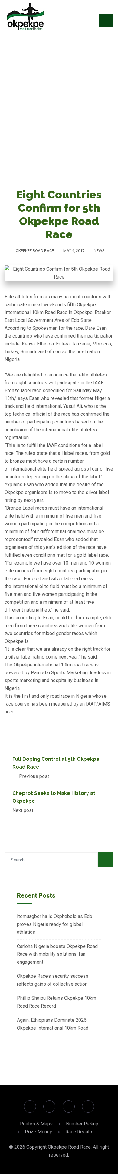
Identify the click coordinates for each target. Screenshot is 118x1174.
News (99, 250)
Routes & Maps (36, 1124)
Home (47, 125)
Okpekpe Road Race (35, 250)
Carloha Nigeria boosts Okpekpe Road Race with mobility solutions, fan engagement (57, 954)
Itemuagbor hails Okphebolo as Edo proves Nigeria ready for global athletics (54, 924)
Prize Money (38, 1132)
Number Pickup (82, 1124)
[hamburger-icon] (106, 20)
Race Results (79, 1132)
